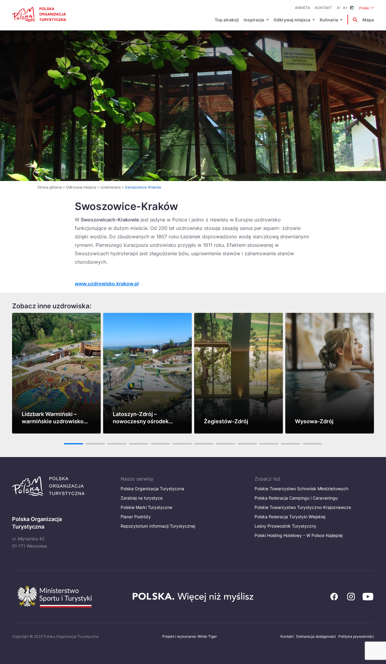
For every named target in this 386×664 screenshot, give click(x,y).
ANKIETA (302, 7)
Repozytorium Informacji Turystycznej (158, 526)
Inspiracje (254, 19)
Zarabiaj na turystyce (142, 497)
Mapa (368, 19)
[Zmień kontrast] (352, 8)
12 (312, 443)
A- (339, 7)
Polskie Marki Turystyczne (146, 507)
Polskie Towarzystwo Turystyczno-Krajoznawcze (303, 507)
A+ (345, 7)
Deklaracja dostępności (316, 636)
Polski (366, 7)
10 (269, 443)
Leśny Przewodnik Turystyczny (285, 526)
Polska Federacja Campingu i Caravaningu (296, 497)
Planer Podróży (136, 516)
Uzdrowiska (110, 187)
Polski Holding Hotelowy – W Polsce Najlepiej (299, 535)
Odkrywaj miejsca (292, 19)
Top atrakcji (227, 19)
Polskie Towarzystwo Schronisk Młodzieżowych (301, 488)
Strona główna (49, 187)
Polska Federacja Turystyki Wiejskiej (290, 516)
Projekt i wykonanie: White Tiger (189, 636)
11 (291, 443)
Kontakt (323, 7)
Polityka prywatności (356, 636)
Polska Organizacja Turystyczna (152, 488)
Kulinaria (329, 19)
